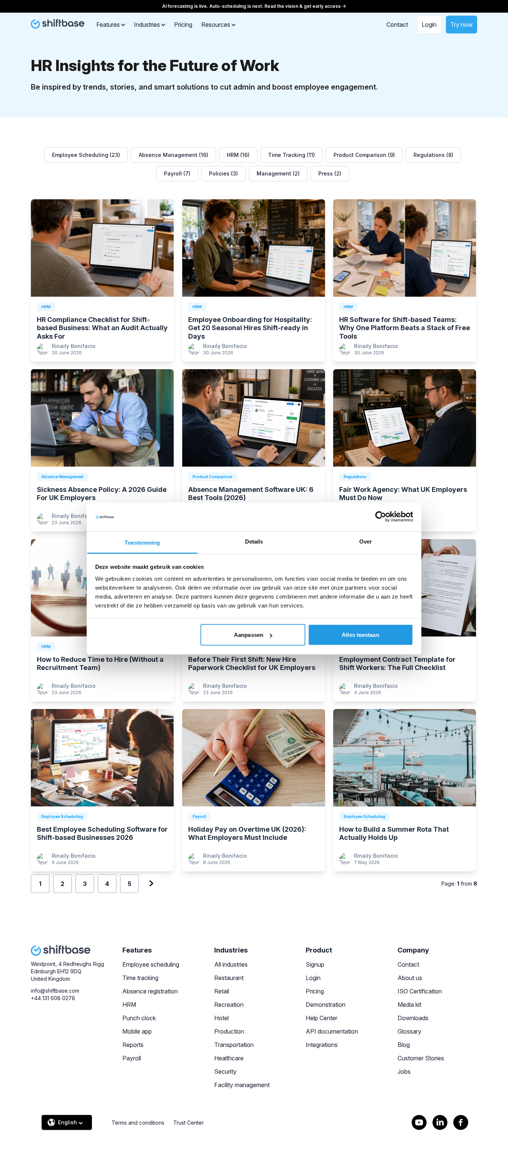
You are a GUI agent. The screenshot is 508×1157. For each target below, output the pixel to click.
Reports (133, 1044)
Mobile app (137, 1031)
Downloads (413, 1018)
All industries (231, 964)
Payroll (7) (177, 173)
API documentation (332, 1031)
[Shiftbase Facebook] (460, 1122)
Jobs (404, 1071)
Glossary (409, 1031)
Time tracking (140, 978)
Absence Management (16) (173, 155)
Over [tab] (365, 541)
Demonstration (325, 1004)
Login (429, 24)
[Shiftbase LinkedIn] (440, 1122)
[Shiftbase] (57, 24)
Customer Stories (421, 1058)
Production (229, 1031)
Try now (461, 24)
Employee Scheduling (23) (86, 155)
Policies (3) (223, 173)
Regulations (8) (433, 155)
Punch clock (139, 1018)
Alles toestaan (360, 635)
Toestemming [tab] (142, 542)
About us (410, 978)
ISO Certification (420, 991)
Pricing (183, 24)
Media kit (409, 1004)
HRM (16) (238, 155)
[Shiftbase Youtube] (419, 1122)
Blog (404, 1044)
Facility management (242, 1085)
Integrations (322, 1044)
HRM (129, 1004)
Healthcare (229, 1058)
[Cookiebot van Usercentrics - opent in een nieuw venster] (380, 516)
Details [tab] (254, 541)
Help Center (321, 1018)
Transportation (234, 1044)
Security (225, 1071)
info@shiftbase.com (55, 990)
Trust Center (188, 1122)
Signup (315, 964)
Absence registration (150, 991)
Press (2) (329, 173)
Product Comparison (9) (364, 155)
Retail (221, 991)
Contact (397, 24)
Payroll (131, 1058)
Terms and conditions (138, 1122)
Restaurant (229, 978)
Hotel (221, 1018)
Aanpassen (248, 635)
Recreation (229, 1004)
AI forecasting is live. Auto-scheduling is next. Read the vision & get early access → (254, 6)
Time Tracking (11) (291, 155)
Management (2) (278, 173)
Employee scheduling (150, 964)
